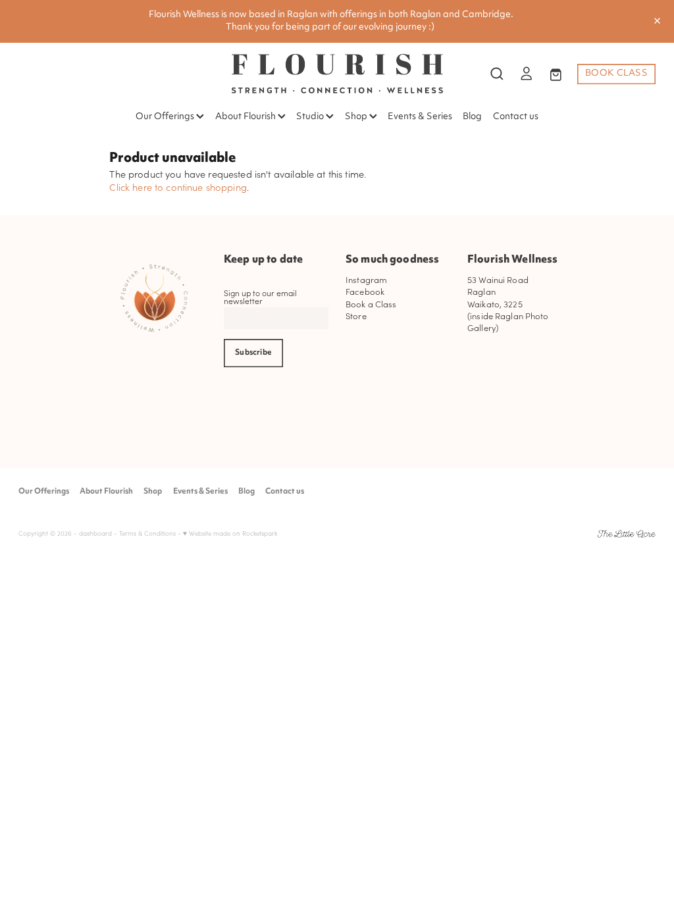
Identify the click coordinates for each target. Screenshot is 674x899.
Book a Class (371, 303)
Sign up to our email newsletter (260, 297)
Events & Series (420, 117)
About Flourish (246, 117)
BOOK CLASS (616, 73)
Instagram (366, 279)
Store (356, 315)
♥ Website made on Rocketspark (230, 533)
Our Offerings (166, 117)
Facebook (365, 291)
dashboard (95, 533)
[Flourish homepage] (337, 73)
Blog (472, 117)
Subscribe (253, 353)
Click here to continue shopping (178, 186)
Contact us (515, 117)
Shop (357, 117)
